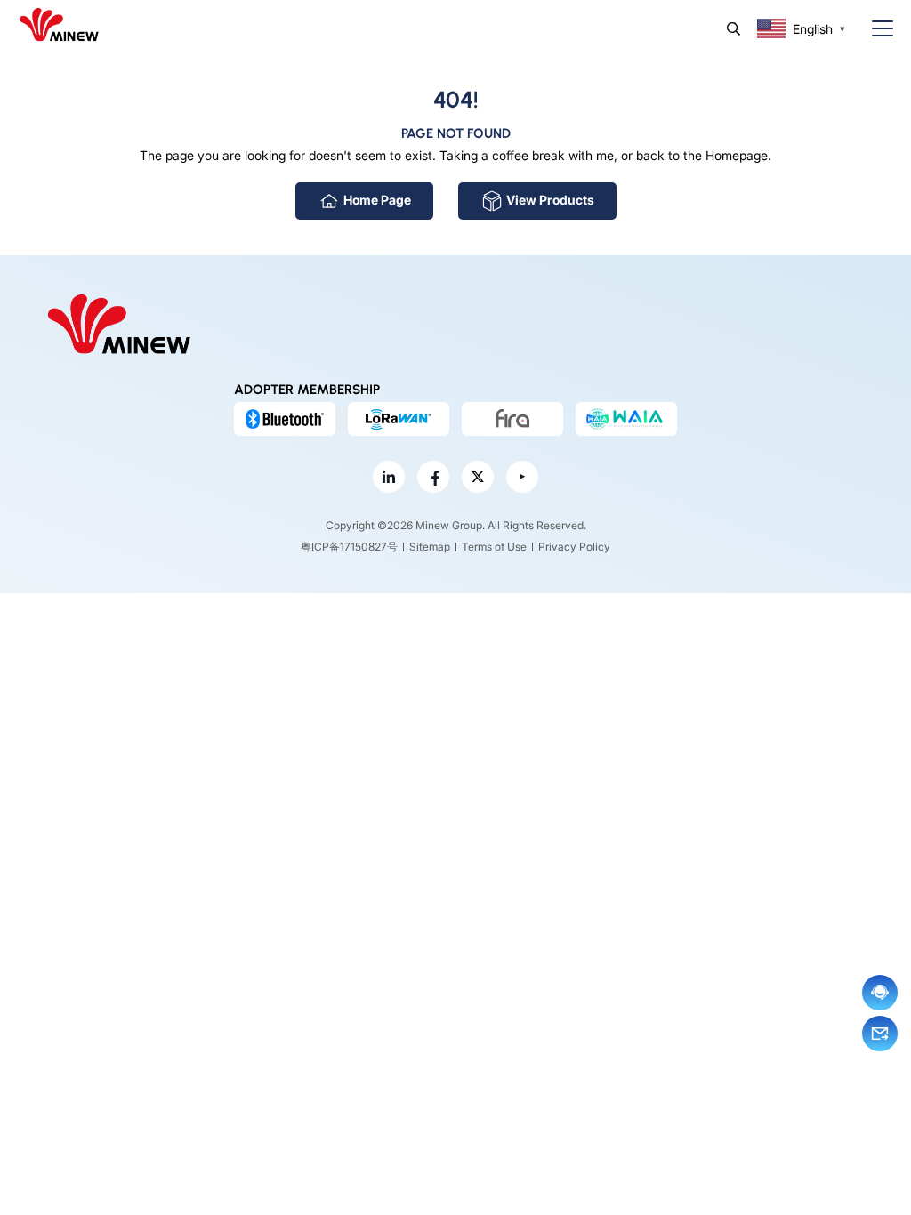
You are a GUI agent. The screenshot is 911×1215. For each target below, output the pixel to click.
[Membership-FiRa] (512, 419)
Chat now (880, 992)
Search (733, 29)
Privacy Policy (574, 546)
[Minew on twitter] (478, 477)
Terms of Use (494, 546)
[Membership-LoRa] (398, 419)
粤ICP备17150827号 (349, 546)
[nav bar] (875, 29)
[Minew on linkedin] (389, 477)
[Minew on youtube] (522, 477)
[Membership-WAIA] (626, 419)
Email (880, 1033)
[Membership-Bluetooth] (284, 419)
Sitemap (429, 546)
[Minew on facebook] (433, 477)
